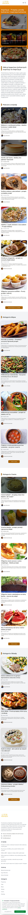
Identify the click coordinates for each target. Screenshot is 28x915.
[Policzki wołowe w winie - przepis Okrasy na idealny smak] (14, 21)
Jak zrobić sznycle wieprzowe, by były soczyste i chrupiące (14, 863)
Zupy (2, 884)
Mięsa (2, 886)
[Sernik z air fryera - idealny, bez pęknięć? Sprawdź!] (14, 148)
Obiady (2, 889)
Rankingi (3, 894)
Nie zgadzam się (8, 911)
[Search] (25, 2)
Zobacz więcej (14, 461)
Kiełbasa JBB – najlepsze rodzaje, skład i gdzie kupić (12, 853)
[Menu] (23, 2)
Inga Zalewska (7, 350)
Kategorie (4, 879)
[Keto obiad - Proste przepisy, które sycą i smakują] (14, 700)
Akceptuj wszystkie (20, 911)
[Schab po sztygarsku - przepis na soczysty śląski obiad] (14, 248)
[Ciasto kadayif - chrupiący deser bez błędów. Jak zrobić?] (14, 485)
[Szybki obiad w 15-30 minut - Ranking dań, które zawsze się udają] (14, 54)
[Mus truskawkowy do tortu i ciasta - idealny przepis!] (14, 618)
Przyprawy (3, 882)
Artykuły (3, 842)
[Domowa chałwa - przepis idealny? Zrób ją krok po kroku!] (14, 773)
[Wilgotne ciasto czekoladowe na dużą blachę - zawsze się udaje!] (14, 584)
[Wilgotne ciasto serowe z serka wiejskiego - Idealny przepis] (14, 551)
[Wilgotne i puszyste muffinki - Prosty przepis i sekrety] (14, 281)
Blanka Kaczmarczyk (8, 423)
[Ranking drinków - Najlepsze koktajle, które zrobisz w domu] (14, 38)
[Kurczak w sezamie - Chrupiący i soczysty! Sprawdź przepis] (14, 329)
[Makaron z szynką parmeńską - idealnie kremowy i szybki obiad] (14, 115)
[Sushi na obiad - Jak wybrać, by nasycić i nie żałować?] (14, 737)
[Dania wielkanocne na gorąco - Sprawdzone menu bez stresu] (14, 665)
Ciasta (2, 891)
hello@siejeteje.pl (6, 838)
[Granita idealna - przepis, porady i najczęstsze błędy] (14, 517)
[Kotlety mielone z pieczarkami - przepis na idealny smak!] (14, 181)
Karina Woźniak (7, 385)
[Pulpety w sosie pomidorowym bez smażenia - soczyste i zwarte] (14, 436)
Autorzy (3, 867)
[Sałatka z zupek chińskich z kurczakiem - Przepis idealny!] (14, 215)
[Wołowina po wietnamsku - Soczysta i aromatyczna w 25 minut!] (14, 364)
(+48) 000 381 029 (7, 836)
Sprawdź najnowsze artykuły (14, 307)
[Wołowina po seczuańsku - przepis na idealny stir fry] (14, 401)
